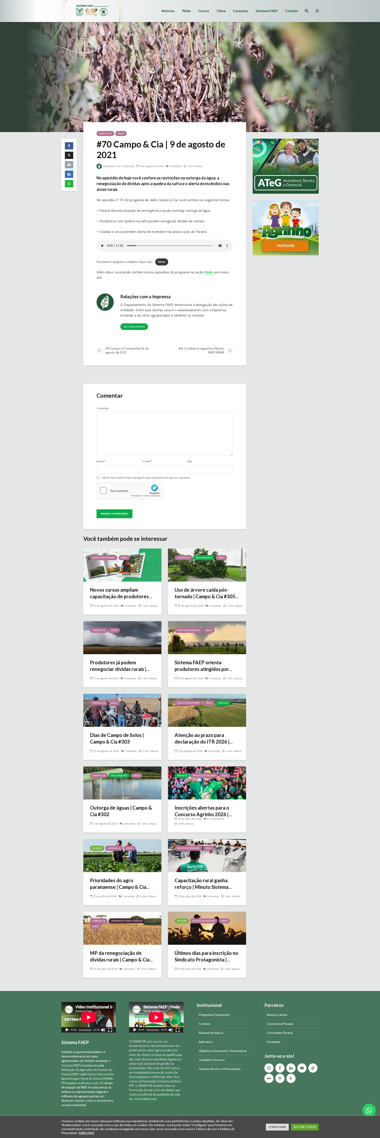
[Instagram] (269, 1068)
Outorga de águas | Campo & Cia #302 (121, 811)
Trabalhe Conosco (212, 1060)
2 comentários (215, 818)
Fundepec (274, 1042)
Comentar (175, 166)
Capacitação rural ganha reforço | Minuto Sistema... (203, 883)
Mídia (186, 11)
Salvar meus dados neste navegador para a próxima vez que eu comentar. (146, 477)
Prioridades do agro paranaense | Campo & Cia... (120, 883)
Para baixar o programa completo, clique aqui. (125, 261)
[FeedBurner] (291, 1078)
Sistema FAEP (267, 11)
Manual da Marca (211, 1033)
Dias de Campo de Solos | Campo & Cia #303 (117, 738)
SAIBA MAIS (86, 1133)
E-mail (147, 461)
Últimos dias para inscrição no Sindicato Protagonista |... (206, 956)
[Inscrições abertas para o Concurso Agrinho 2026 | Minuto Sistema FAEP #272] (207, 783)
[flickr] (269, 1078)
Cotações (240, 11)
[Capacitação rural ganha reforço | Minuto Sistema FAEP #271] (207, 855)
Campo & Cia (105, 133)
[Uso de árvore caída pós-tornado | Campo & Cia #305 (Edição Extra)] (207, 565)
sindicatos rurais (88, 1083)
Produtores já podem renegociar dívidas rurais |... (120, 665)
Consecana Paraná (280, 1024)
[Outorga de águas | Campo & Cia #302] (122, 783)
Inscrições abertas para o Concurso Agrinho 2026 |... (203, 811)
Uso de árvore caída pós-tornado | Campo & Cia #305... (207, 593)
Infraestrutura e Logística (126, 920)
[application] (88, 1017)
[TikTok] (313, 1068)
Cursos (203, 11)
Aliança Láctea (277, 1015)
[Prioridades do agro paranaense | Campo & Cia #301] (122, 855)
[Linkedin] (291, 1068)
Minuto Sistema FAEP (103, 557)
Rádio (121, 133)
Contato (291, 11)
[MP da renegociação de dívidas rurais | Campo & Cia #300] (122, 928)
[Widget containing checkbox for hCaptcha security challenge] (130, 490)
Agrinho (182, 775)
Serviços (223, 703)
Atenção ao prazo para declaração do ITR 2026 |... (204, 738)
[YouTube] (302, 1068)
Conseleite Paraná (280, 1033)
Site (189, 461)
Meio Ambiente (204, 557)
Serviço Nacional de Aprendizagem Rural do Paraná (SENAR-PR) (87, 1078)
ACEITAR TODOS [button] (305, 1127)
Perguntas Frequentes (214, 1015)
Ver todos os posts (134, 326)
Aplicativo (206, 1042)
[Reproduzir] (67, 1030)
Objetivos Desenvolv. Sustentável (223, 1051)
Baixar (161, 261)
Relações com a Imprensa (118, 166)
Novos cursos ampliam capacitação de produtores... (121, 593)
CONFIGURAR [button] (277, 1127)
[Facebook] (280, 1068)
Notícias (168, 11)
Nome (101, 461)
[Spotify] (280, 1078)
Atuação (97, 848)
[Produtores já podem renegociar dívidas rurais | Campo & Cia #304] (122, 637)
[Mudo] (103, 1030)
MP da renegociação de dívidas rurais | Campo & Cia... (121, 956)
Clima (221, 11)
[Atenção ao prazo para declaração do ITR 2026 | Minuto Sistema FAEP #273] (207, 710)
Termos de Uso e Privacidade (220, 1069)
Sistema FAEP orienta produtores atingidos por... (203, 665)
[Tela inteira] (110, 1030)
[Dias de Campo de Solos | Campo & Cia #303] (122, 710)
